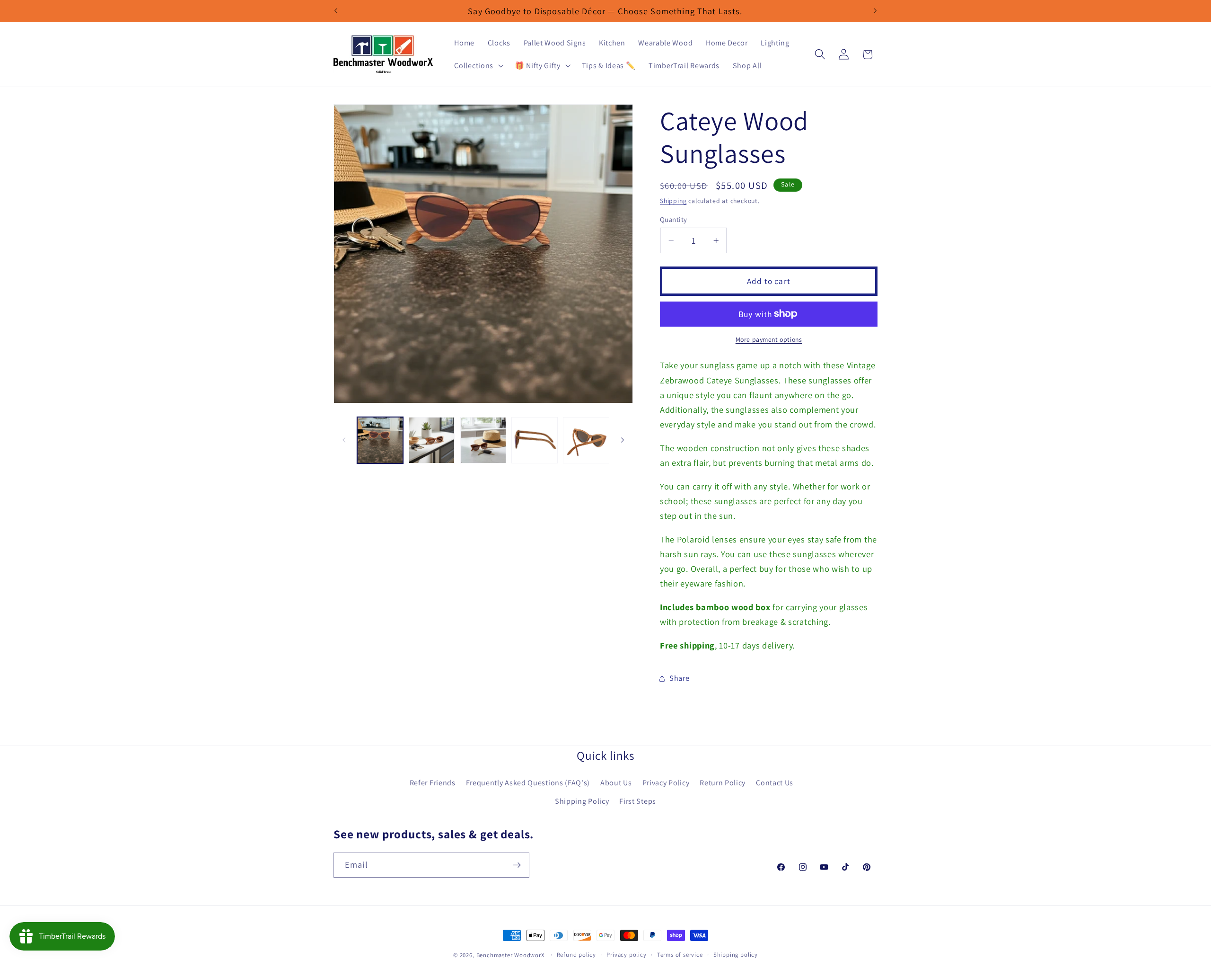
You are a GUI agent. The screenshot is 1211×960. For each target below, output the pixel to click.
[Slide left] (343, 440)
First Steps (637, 801)
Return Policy (723, 783)
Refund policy (576, 955)
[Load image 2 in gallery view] (432, 440)
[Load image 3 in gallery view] (483, 440)
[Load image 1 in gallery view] (380, 440)
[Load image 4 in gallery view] (534, 440)
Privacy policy (626, 955)
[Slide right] (622, 440)
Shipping (673, 200)
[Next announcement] (875, 10)
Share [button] (679, 679)
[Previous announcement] (335, 10)
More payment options (769, 339)
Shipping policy (735, 955)
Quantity (673, 219)
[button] (478, 65)
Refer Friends (433, 783)
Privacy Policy (666, 783)
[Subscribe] (517, 865)
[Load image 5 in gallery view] (586, 440)
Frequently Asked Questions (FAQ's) (528, 783)
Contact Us (774, 783)
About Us (616, 783)
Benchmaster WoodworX (510, 955)
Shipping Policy (582, 801)
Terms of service (680, 955)
